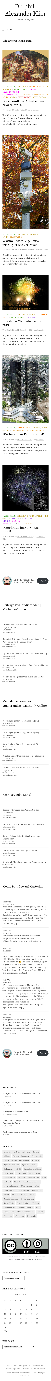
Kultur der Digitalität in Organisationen (19, 850)
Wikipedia (8, 1216)
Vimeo (13, 97)
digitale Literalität (11, 1165)
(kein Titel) (7, 902)
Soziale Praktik (23, 1203)
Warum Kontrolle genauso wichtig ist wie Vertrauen (20, 243)
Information (36, 516)
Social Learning (27, 1199)
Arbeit (17, 1152)
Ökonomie (31, 1216)
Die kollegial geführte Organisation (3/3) (20, 721)
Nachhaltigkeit (21, 89)
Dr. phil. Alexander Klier (25, 10)
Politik (31, 317)
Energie (34, 315)
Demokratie (22, 87)
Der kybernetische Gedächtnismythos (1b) (21, 1093)
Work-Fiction (39, 97)
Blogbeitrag (8, 87)
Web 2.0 (40, 1212)
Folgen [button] (43, 581)
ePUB (18, 1169)
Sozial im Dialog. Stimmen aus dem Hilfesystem (23, 756)
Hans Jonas (8, 1173)
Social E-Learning (11, 1199)
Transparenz (25, 95)
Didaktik (35, 1160)
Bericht (36, 1152)
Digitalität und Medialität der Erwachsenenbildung (24, 653)
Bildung (7, 1156)
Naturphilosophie (11, 1186)
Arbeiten (26, 1152)
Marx (44, 1177)
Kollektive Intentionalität (28, 1177)
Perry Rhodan (23, 1190)
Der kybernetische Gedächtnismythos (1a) (21, 1102)
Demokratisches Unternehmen (16, 1160)
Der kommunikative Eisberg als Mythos (19, 1132)
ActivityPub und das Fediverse (15, 1111)
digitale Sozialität (29, 1165)
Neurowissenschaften (30, 1186)
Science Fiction (18, 1195)
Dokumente (8, 1169)
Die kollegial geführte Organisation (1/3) (20, 744)
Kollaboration (9, 1177)
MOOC (17, 1182)
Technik (15, 524)
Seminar (31, 1195)
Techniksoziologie (25, 1207)
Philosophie (36, 1190)
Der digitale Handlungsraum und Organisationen (24, 862)
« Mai (4, 1331)
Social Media (9, 1203)
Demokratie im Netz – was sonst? (20, 529)
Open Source (9, 1190)
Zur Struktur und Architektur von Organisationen (24, 824)
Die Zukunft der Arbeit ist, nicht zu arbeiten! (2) (25, 103)
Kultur (36, 428)
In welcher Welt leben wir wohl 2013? (24, 323)
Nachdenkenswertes (31, 1182)
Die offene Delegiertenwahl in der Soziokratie (23, 677)
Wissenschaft (24, 97)
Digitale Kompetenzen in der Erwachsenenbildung (25, 665)
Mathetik (7, 1182)
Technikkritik (9, 1207)
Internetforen (34, 1173)
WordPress (24, 1373)
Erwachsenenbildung (32, 1169)
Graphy (40, 1373)
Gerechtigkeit (37, 87)
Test (38, 1207)
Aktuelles (7, 1152)
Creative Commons (21, 1156)
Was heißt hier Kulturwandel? (23, 434)
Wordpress (19, 1216)
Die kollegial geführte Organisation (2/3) (20, 732)
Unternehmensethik (36, 430)
